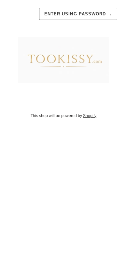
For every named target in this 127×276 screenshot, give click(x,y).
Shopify (89, 115)
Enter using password (78, 13)
